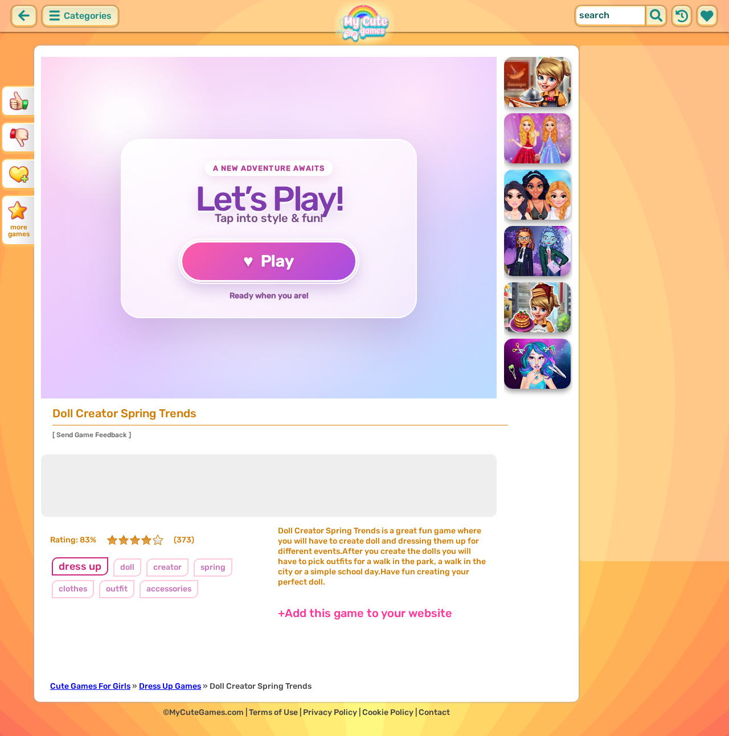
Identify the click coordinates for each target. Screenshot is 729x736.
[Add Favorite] (18, 173)
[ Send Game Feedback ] (91, 434)
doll (127, 567)
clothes (73, 589)
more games (19, 230)
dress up (80, 566)
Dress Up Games (170, 686)
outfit (117, 589)
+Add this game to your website (365, 613)
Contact (434, 712)
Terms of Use (273, 712)
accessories (168, 589)
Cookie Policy (387, 712)
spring (213, 567)
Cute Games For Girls (90, 686)
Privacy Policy (330, 712)
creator (167, 567)
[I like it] (18, 100)
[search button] (656, 16)
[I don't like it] (18, 137)
